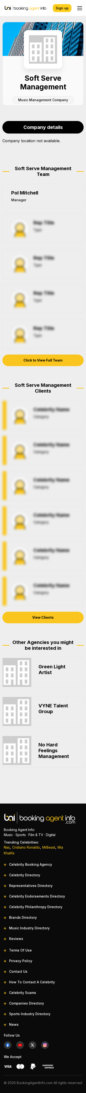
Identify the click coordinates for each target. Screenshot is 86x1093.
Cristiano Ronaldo (26, 847)
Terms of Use (20, 950)
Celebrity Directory (24, 875)
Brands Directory (23, 917)
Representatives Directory (31, 886)
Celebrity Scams (22, 993)
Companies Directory (26, 1003)
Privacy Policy (20, 961)
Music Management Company (43, 100)
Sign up (62, 8)
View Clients (43, 617)
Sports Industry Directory (29, 1014)
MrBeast (48, 847)
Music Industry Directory (29, 928)
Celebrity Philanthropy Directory (35, 907)
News (14, 1024)
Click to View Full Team (43, 360)
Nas (7, 847)
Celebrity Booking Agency (30, 864)
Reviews (16, 939)
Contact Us (18, 971)
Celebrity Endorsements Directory (37, 896)
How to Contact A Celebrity (32, 982)
